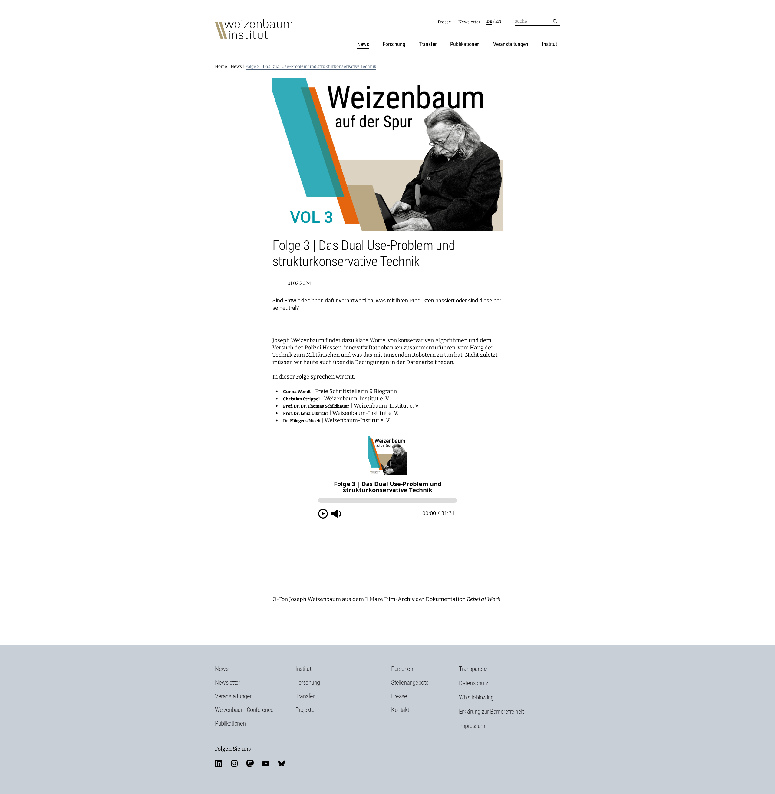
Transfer (428, 44)
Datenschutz (473, 683)
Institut (549, 44)
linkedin (218, 763)
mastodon (250, 763)
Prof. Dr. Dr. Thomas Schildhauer (316, 406)
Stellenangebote (410, 682)
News (363, 44)
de (489, 21)
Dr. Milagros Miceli (301, 420)
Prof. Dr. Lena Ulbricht (305, 413)
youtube (265, 763)
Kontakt (400, 709)
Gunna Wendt (297, 391)
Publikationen (465, 44)
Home (221, 66)
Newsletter (469, 22)
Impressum (472, 725)
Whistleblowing (476, 697)
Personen (402, 668)
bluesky (281, 763)
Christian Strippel (301, 399)
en (498, 21)
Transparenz (473, 668)
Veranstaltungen (510, 44)
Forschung (394, 44)
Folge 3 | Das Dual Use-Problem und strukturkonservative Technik (311, 66)
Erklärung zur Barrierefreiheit (491, 711)
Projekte (304, 709)
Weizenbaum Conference (244, 709)
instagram (234, 763)
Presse (444, 22)
